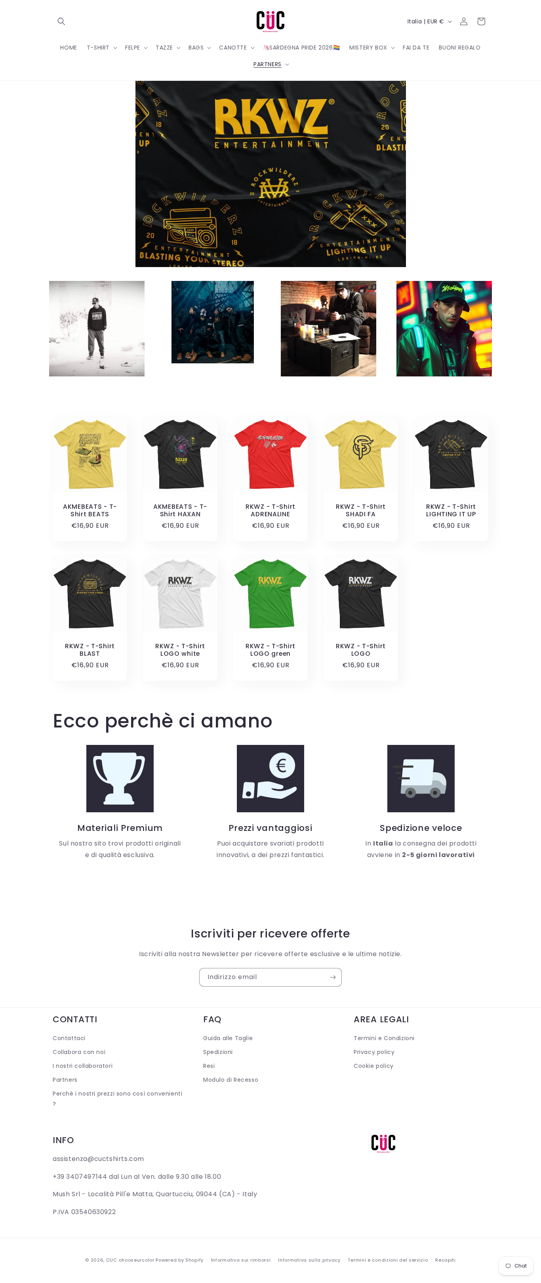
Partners (65, 1080)
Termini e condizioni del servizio (388, 1260)
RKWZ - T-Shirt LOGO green (270, 650)
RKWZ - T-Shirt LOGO (361, 650)
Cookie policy (374, 1066)
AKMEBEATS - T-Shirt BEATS (90, 510)
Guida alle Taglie (228, 1038)
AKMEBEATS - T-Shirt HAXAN (180, 510)
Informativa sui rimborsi (241, 1260)
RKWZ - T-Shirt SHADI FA (361, 510)
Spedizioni (218, 1052)
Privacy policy (374, 1052)
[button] (61, 21)
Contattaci (69, 1038)
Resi (209, 1066)
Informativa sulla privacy (309, 1260)
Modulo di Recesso (230, 1080)
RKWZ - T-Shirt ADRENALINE (270, 510)
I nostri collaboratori (82, 1066)
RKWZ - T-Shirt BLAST (90, 650)
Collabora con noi (79, 1052)
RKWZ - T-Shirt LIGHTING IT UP (451, 510)
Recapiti (445, 1260)
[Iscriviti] (332, 977)
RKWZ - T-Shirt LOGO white (180, 650)
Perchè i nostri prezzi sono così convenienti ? (117, 1098)
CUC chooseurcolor (130, 1260)
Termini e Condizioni (384, 1038)
